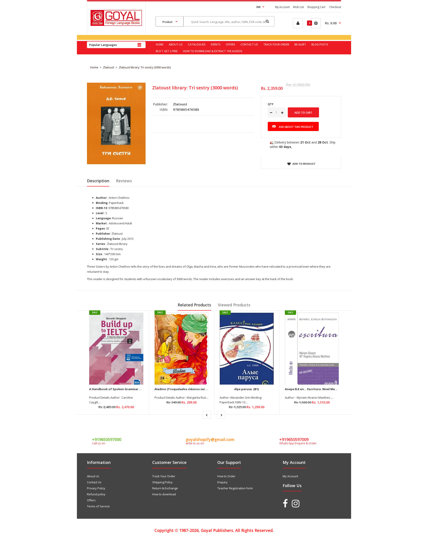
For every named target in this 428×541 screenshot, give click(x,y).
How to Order (226, 476)
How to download (164, 494)
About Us (93, 476)
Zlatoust (108, 67)
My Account (282, 7)
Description (98, 180)
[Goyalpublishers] (116, 25)
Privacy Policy (96, 488)
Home (94, 67)
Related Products (194, 304)
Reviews (124, 180)
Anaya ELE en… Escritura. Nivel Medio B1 (314, 389)
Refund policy (96, 494)
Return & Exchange (165, 488)
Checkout (335, 7)
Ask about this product (296, 127)
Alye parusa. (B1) (246, 389)
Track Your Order (163, 476)
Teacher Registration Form (235, 488)
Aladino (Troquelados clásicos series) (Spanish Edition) (195, 389)
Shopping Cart (316, 7)
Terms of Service (98, 506)
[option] (116, 123)
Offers (91, 500)
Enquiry (222, 482)
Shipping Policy (162, 482)
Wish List (298, 7)
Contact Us (94, 482)
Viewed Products (234, 304)
